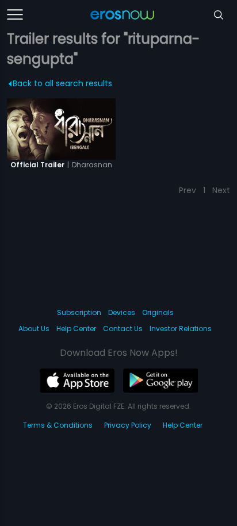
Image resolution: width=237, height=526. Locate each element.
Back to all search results (62, 83)
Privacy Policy (127, 425)
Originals (158, 312)
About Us (33, 328)
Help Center (76, 328)
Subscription (79, 312)
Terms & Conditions (58, 425)
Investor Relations (181, 328)
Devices (121, 312)
